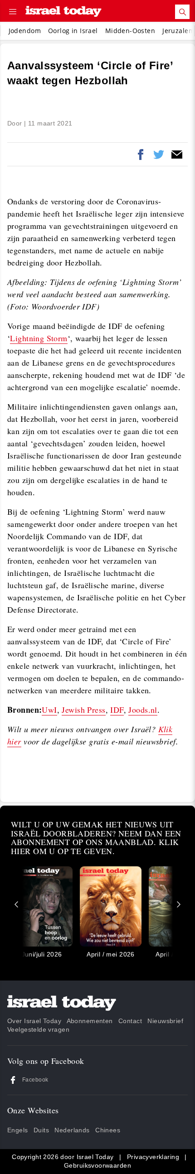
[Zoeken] (182, 12)
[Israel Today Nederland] (63, 12)
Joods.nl (142, 709)
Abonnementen (90, 1020)
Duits (41, 1130)
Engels (17, 1130)
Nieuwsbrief (165, 1020)
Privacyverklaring (153, 1156)
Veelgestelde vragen (38, 1029)
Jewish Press (83, 709)
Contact (130, 1020)
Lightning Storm (38, 338)
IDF (116, 709)
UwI (49, 709)
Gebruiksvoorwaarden (97, 1165)
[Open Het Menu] (12, 11)
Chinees (107, 1130)
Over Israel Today (34, 1020)
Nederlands (71, 1130)
